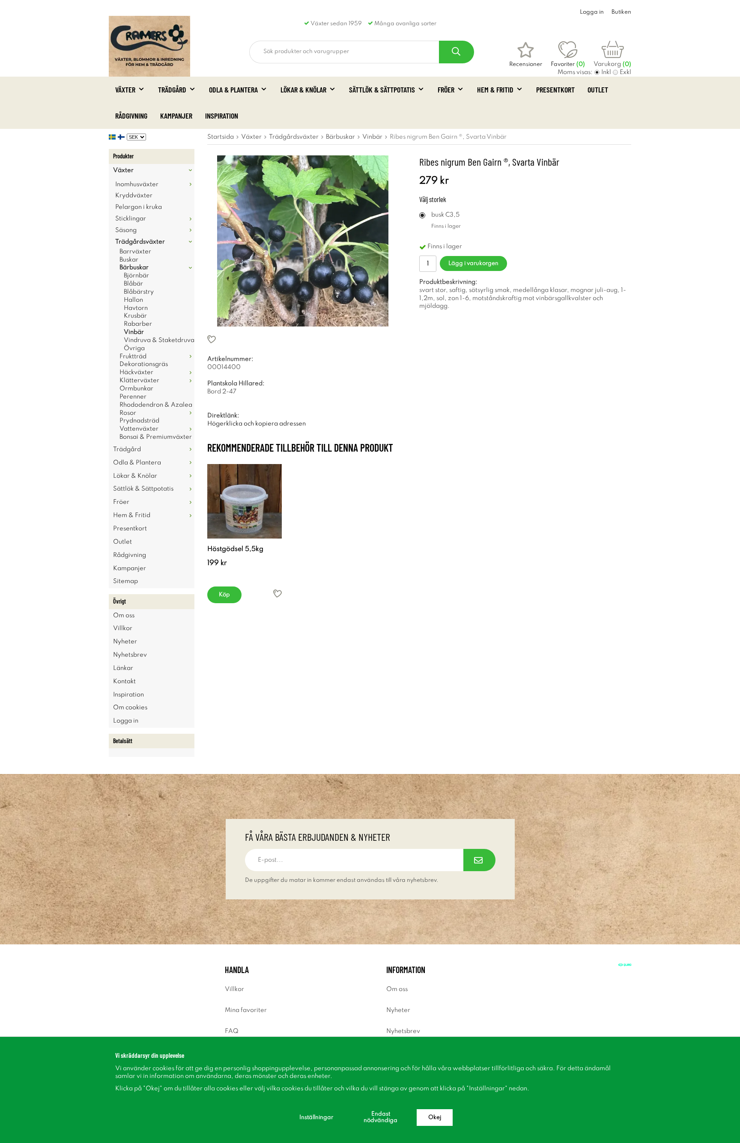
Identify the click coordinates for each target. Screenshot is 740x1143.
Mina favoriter (246, 1010)
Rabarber (138, 324)
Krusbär (135, 316)
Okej (434, 1117)
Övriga (134, 348)
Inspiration (221, 115)
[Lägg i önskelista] (302, 339)
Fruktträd (132, 357)
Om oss (123, 616)
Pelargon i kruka (138, 207)
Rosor (127, 413)
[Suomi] (122, 137)
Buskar (128, 260)
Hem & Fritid (495, 89)
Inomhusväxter (136, 185)
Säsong (126, 230)
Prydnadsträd (139, 421)
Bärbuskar (134, 268)
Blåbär (133, 284)
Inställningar (316, 1117)
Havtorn (136, 308)
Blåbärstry (139, 292)
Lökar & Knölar (303, 89)
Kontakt (124, 682)
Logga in (592, 12)
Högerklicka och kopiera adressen (256, 424)
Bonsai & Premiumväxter (155, 437)
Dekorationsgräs (143, 364)
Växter (125, 89)
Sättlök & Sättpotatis (382, 89)
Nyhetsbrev (130, 655)
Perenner (132, 397)
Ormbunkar (136, 389)
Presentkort (555, 89)
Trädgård (172, 89)
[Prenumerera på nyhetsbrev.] (479, 860)
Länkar (123, 668)
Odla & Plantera (233, 89)
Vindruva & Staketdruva (159, 340)
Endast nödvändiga (380, 1117)
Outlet (598, 89)
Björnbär (136, 276)
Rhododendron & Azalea (155, 405)
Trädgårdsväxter (140, 242)
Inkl (606, 72)
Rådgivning (131, 115)
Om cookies (130, 708)
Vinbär (134, 332)
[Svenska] (113, 137)
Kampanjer (176, 115)
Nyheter (125, 642)
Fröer (446, 89)
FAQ (232, 1031)
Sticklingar (130, 219)
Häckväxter (136, 372)
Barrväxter (135, 252)
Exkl (625, 72)
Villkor (122, 628)
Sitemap (125, 581)
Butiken (621, 12)
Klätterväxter (139, 381)
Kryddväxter (133, 196)
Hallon (133, 300)
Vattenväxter (138, 429)
